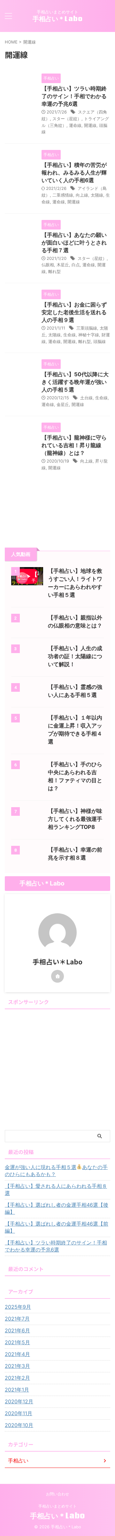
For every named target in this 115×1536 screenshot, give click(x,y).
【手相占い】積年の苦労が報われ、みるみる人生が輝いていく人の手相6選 (74, 172)
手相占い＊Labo (58, 18)
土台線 (86, 397)
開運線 (90, 125)
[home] (57, 976)
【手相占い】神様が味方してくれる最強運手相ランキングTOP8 (75, 819)
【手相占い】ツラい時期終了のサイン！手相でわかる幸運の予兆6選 (74, 96)
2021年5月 (17, 1342)
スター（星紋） (66, 118)
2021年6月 (17, 1330)
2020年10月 (19, 1425)
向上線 (82, 195)
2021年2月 (17, 1378)
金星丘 (63, 404)
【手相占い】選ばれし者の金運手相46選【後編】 (56, 1208)
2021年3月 (17, 1366)
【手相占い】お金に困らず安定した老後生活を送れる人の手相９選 (74, 312)
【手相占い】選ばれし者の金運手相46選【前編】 (56, 1227)
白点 (76, 264)
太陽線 (97, 195)
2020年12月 (19, 1401)
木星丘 (63, 264)
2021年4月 (17, 1354)
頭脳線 (99, 341)
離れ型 (54, 271)
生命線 (69, 334)
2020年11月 (18, 1413)
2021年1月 (17, 1389)
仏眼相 (48, 264)
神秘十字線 (88, 334)
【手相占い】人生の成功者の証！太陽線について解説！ (75, 656)
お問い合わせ (57, 1494)
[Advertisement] (57, 1069)
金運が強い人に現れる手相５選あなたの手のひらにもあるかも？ (56, 1170)
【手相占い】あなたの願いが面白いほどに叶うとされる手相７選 (74, 242)
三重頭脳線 (86, 328)
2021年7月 (17, 1318)
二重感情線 (62, 195)
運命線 (75, 125)
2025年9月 (18, 1307)
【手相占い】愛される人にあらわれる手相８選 (56, 1189)
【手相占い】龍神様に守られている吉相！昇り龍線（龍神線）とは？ (74, 445)
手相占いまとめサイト (57, 1506)
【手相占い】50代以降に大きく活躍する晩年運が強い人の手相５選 (75, 382)
